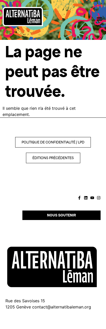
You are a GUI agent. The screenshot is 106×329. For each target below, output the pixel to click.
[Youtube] (92, 198)
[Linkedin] (86, 198)
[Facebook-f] (79, 198)
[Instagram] (99, 198)
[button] (99, 18)
